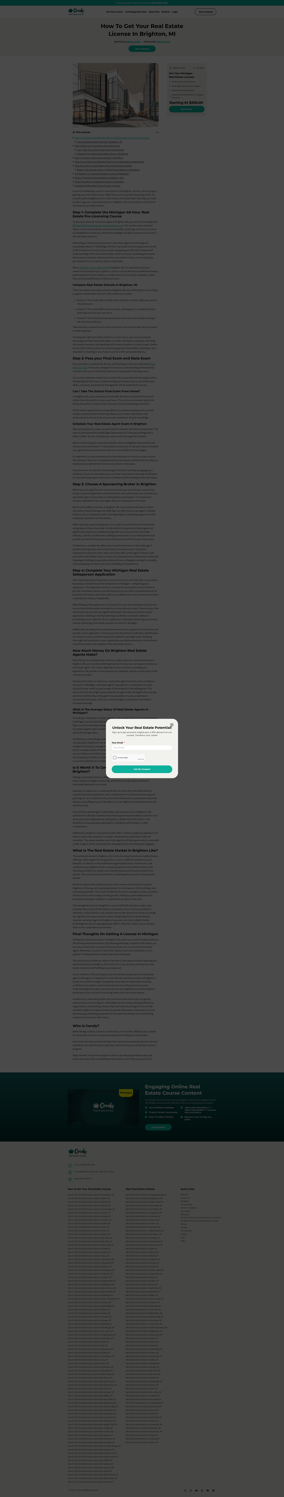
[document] (142, 748)
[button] (172, 725)
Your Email (117, 743)
